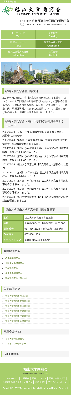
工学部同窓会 (11, 268)
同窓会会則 (40, 382)
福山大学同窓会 (35, 371)
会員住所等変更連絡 (18, 53)
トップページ (18, 35)
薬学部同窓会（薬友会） (16, 278)
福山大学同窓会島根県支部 (17, 321)
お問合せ (53, 53)
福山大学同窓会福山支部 (16, 296)
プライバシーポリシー (15, 343)
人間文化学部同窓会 (14, 263)
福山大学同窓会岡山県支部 (17, 306)
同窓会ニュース (18, 44)
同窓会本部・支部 (53, 44)
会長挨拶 (53, 35)
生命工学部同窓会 (13, 273)
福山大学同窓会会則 (14, 338)
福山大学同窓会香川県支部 (17, 301)
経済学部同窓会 (12, 258)
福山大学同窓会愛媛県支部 (17, 311)
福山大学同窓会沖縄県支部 (17, 316)
